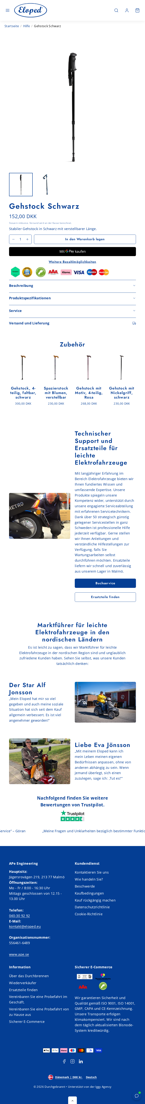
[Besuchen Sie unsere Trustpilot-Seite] (72, 816)
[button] (7, 10)
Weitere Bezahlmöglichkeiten (72, 261)
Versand (34, 222)
